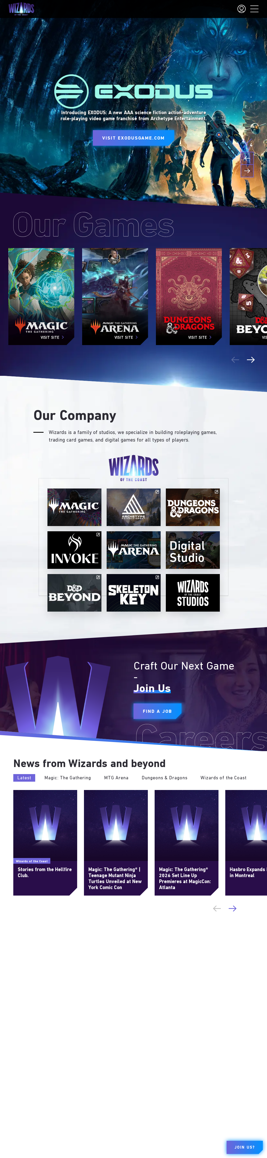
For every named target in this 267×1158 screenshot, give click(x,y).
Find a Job (157, 711)
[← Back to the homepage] (21, 9)
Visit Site (50, 338)
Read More (23, 792)
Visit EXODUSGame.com (133, 138)
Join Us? (244, 1148)
